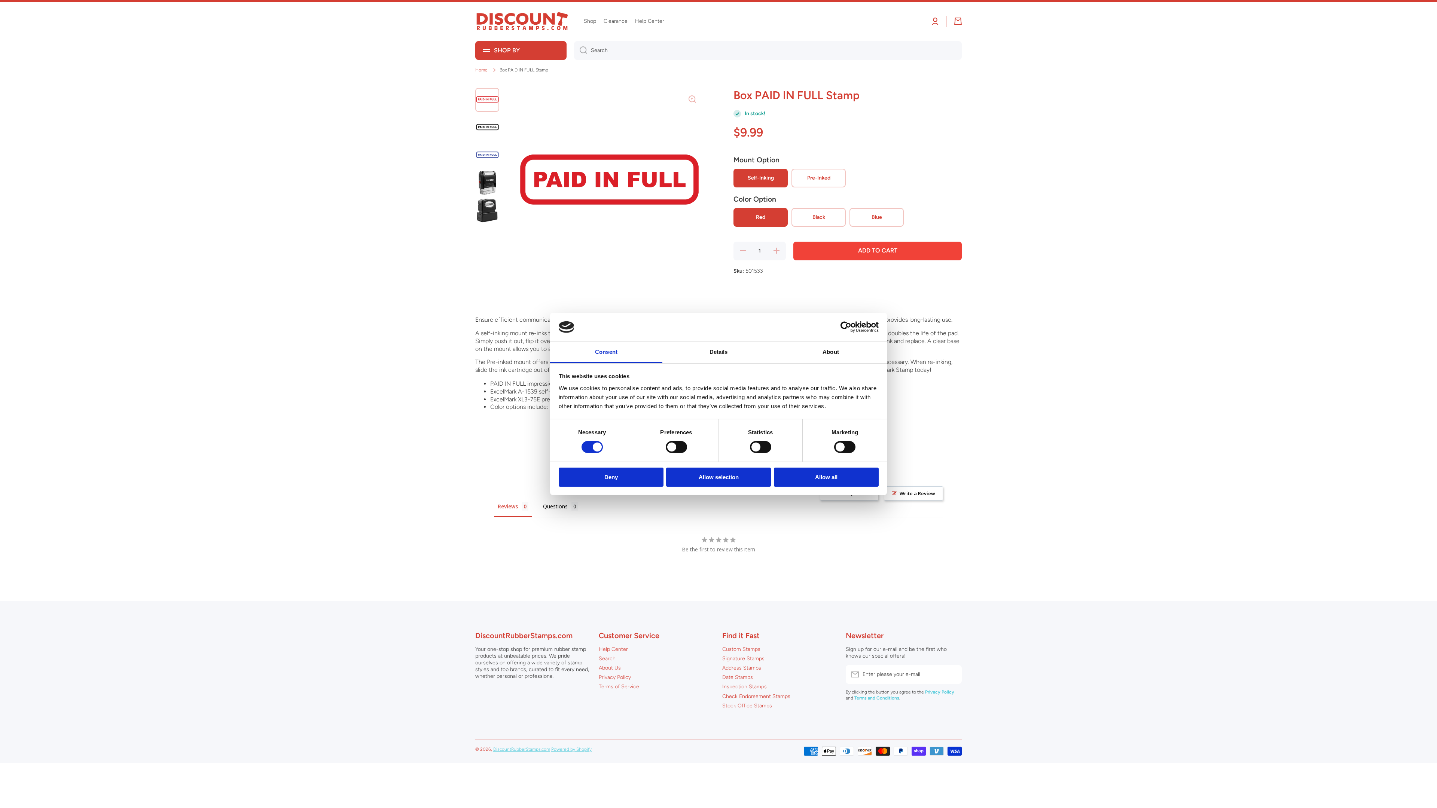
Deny (611, 477)
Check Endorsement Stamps (756, 696)
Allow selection (719, 477)
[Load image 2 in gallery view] (487, 128)
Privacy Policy (615, 677)
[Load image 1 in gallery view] (487, 100)
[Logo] (522, 21)
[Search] (580, 50)
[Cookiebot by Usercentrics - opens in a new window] (846, 327)
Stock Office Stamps (747, 706)
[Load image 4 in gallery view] (487, 183)
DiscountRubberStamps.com (521, 749)
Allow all (826, 477)
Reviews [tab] (508, 506)
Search (607, 658)
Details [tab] (719, 352)
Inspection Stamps (744, 686)
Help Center (613, 649)
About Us (610, 668)
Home (481, 70)
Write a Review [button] (917, 493)
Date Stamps (737, 677)
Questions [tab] (555, 506)
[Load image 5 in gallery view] (487, 211)
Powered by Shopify (571, 749)
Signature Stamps (743, 658)
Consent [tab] (606, 352)
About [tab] (831, 352)
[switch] (676, 447)
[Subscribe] (952, 674)
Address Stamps (741, 668)
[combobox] (768, 50)
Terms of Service (619, 686)
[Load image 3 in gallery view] (487, 155)
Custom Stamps (741, 649)
